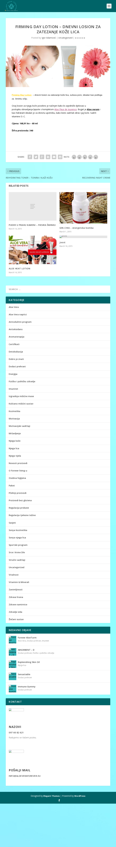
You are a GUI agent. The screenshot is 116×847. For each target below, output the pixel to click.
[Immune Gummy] (12, 688)
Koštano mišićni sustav (21, 403)
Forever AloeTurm (27, 637)
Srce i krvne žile (17, 552)
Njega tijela (15, 455)
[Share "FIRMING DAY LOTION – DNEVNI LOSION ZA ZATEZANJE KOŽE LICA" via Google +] (42, 157)
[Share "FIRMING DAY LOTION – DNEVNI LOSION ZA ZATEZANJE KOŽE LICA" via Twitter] (36, 157)
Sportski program (18, 545)
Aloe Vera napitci (18, 314)
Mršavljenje (15, 433)
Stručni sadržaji (17, 559)
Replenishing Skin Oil (29, 662)
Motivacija (14, 418)
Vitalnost (14, 574)
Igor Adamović (49, 37)
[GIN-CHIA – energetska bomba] (83, 208)
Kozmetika (14, 411)
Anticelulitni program (20, 321)
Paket (12, 485)
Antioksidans (16, 329)
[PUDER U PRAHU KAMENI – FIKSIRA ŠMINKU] (32, 206)
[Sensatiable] (12, 676)
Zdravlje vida (15, 611)
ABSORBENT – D (26, 649)
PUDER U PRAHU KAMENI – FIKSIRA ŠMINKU (32, 225)
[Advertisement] (58, 825)
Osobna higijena (17, 478)
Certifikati (14, 344)
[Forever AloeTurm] (12, 639)
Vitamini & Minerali (19, 582)
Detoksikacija (16, 351)
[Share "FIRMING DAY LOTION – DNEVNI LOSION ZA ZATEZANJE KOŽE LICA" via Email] (54, 157)
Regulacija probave (19, 507)
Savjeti (12, 522)
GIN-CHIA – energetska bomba (77, 227)
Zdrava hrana (16, 597)
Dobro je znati (16, 359)
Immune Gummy (26, 686)
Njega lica (14, 448)
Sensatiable (24, 674)
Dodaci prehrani (17, 366)
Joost (63, 242)
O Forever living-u (18, 470)
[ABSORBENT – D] (12, 652)
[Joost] (83, 237)
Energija (13, 374)
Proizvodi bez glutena (20, 500)
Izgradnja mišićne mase (21, 396)
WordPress (79, 796)
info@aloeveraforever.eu (25, 775)
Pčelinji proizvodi (17, 493)
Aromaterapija (16, 336)
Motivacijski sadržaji (19, 426)
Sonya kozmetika (18, 530)
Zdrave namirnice (18, 604)
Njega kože (14, 440)
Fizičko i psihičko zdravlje (22, 381)
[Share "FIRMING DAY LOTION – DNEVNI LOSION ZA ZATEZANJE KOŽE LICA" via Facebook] (30, 157)
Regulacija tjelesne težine (22, 515)
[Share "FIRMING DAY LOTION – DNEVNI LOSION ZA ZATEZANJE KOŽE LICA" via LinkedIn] (48, 157)
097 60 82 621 (16, 732)
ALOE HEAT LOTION (19, 268)
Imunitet (13, 388)
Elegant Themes (51, 796)
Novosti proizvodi (18, 463)
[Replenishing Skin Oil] (12, 664)
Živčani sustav (16, 619)
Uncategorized (65, 37)
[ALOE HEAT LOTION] (32, 250)
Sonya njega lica (17, 537)
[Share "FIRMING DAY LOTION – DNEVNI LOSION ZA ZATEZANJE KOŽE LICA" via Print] (60, 157)
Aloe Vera (14, 307)
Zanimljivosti (16, 589)
